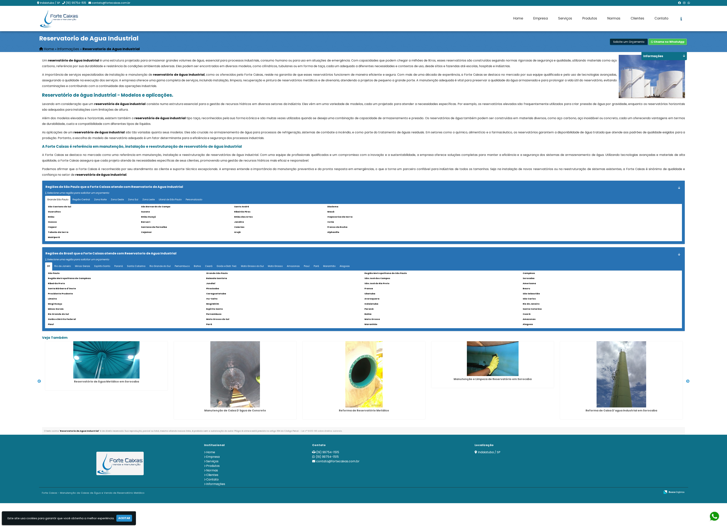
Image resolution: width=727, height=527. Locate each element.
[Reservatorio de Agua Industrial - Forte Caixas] (59, 18)
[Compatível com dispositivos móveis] (656, 492)
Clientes (637, 18)
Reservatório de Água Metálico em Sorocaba (106, 381)
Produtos (589, 18)
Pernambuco (182, 266)
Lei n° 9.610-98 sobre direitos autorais (321, 430)
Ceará (208, 266)
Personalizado (194, 199)
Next (688, 381)
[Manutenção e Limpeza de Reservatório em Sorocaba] (492, 358)
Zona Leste (148, 199)
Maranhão (329, 266)
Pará (316, 266)
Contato (661, 18)
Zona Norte (100, 199)
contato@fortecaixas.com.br (111, 3)
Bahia (197, 266)
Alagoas (345, 266)
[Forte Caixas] (120, 463)
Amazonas (293, 266)
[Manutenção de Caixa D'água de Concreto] (235, 374)
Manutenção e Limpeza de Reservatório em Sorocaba (493, 379)
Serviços (565, 18)
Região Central (81, 199)
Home (518, 18)
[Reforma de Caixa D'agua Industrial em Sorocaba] (621, 374)
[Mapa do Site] (620, 492)
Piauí (307, 266)
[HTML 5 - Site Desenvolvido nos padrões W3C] (630, 492)
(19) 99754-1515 (76, 3)
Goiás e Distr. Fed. (227, 266)
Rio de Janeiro (62, 266)
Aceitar (124, 518)
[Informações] (681, 18)
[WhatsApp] (689, 3)
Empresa (540, 18)
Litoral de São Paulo (170, 199)
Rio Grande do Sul (160, 266)
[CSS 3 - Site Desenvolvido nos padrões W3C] (643, 492)
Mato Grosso (275, 266)
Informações (215, 484)
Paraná (118, 266)
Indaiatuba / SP (50, 3)
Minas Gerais (82, 266)
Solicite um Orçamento (628, 42)
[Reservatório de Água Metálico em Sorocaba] (106, 360)
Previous (39, 381)
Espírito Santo (102, 266)
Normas (613, 18)
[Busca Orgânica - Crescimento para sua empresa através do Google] (673, 492)
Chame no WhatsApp (668, 42)
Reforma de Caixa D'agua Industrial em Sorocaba (621, 410)
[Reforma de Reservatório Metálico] (364, 374)
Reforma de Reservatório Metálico (364, 410)
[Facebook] (679, 3)
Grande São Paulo (57, 199)
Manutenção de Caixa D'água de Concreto (235, 410)
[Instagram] (684, 3)
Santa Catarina (136, 266)
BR (48, 266)
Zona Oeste (117, 199)
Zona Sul (133, 199)
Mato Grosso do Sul (252, 266)
